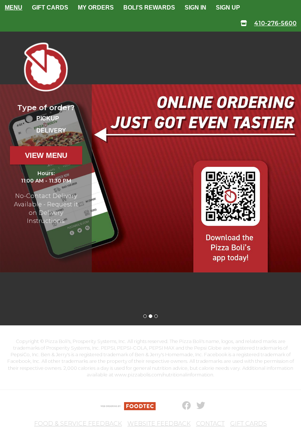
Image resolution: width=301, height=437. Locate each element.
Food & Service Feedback (78, 423)
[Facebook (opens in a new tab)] (182, 406)
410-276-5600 (275, 23)
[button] (45, 67)
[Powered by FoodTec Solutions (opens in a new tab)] (128, 405)
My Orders (96, 7)
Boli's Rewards (149, 7)
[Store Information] (243, 24)
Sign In (195, 7)
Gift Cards (50, 7)
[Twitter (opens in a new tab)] (196, 406)
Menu (13, 7)
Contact (210, 423)
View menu (46, 155)
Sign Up (228, 7)
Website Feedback (159, 423)
